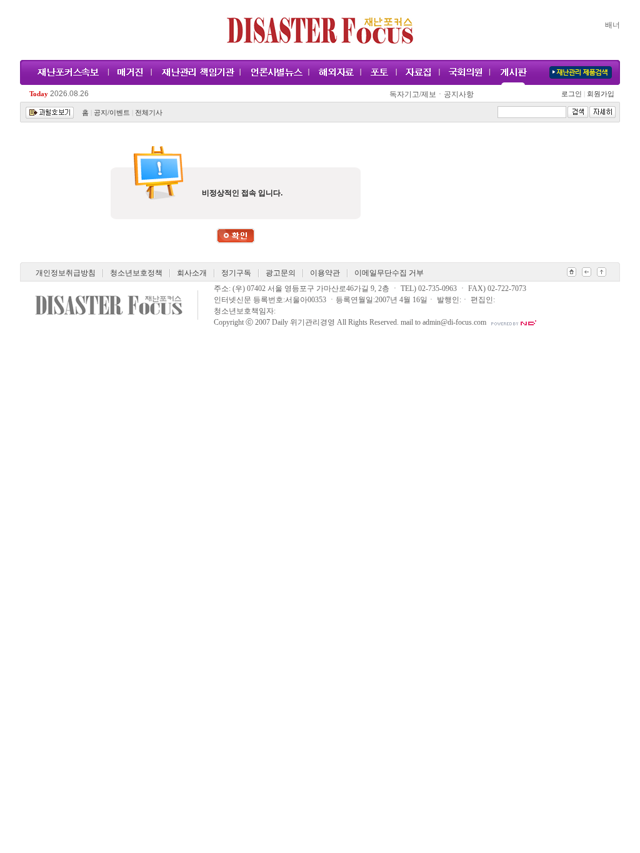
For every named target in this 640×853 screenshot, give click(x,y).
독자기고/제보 (412, 94)
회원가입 (599, 94)
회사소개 (192, 273)
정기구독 (236, 273)
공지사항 (459, 94)
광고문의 (281, 273)
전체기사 (148, 112)
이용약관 (325, 273)
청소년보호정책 (136, 273)
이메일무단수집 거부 (389, 273)
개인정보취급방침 (66, 273)
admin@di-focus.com (454, 322)
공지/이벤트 (112, 112)
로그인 (573, 94)
